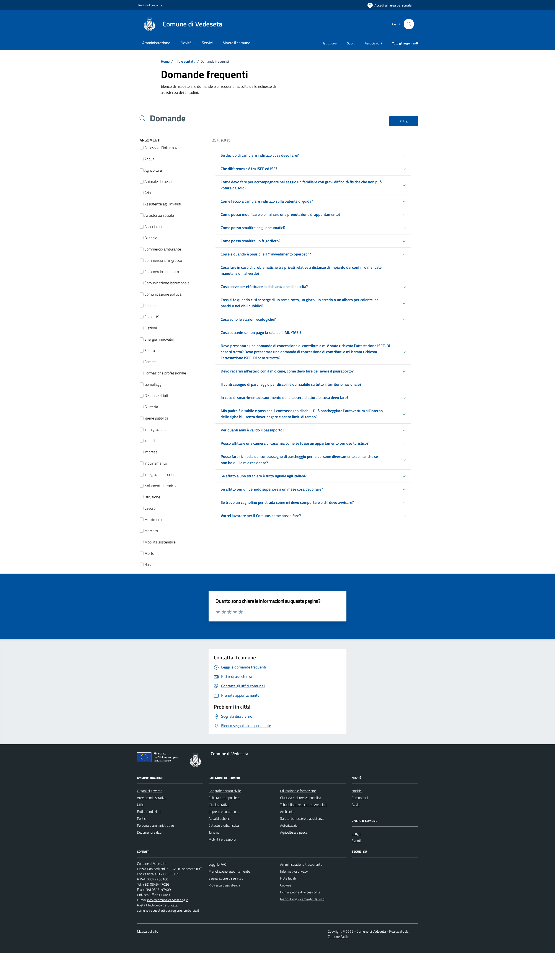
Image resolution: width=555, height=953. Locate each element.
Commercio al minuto (161, 272)
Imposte (150, 441)
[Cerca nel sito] (409, 24)
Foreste (150, 362)
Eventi (356, 840)
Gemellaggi (153, 384)
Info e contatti (185, 61)
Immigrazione (155, 429)
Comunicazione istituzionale (166, 283)
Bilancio (150, 238)
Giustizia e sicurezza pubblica (300, 797)
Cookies (285, 885)
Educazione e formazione (298, 790)
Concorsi (151, 305)
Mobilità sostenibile (160, 542)
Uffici (140, 804)
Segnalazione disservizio (226, 878)
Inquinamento (155, 463)
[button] (389, 5)
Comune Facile (338, 936)
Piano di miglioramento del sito (302, 899)
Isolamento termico (160, 486)
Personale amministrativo (155, 825)
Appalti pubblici (219, 818)
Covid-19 (151, 317)
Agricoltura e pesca (293, 832)
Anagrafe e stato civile (225, 790)
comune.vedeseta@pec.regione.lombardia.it (168, 910)
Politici (141, 818)
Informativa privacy (294, 871)
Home (165, 61)
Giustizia (151, 407)
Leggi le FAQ (218, 864)
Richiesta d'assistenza (224, 885)
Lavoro (149, 508)
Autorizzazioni (290, 825)
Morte (149, 553)
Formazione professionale (165, 373)
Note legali (288, 878)
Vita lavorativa (219, 804)
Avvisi (356, 804)
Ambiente (287, 811)
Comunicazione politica (162, 294)
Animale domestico (159, 181)
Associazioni (373, 43)
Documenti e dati (149, 832)
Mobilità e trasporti (222, 839)
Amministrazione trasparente (301, 864)
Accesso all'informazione (164, 148)
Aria (147, 193)
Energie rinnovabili (159, 339)
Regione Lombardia (150, 5)
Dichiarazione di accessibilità (300, 892)
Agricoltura (153, 170)
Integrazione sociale (160, 474)
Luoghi (356, 833)
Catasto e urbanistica (224, 825)
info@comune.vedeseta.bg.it (167, 900)
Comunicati (360, 797)
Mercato (151, 531)
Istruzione (330, 43)
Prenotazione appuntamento (229, 871)
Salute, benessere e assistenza (302, 818)
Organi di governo (149, 790)
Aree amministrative (151, 797)
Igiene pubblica (156, 418)
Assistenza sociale (159, 215)
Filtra (404, 121)
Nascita (150, 565)
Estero (149, 350)
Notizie (357, 790)
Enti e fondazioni (149, 811)
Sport (350, 43)
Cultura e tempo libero (224, 797)
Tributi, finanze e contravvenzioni (303, 804)
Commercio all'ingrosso (163, 260)
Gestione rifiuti (156, 395)
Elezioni (150, 328)
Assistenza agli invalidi (162, 204)
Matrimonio (153, 519)
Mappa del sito (147, 931)
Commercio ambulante (162, 249)
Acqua (149, 159)
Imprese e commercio (224, 811)
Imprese (150, 452)
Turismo (214, 832)
